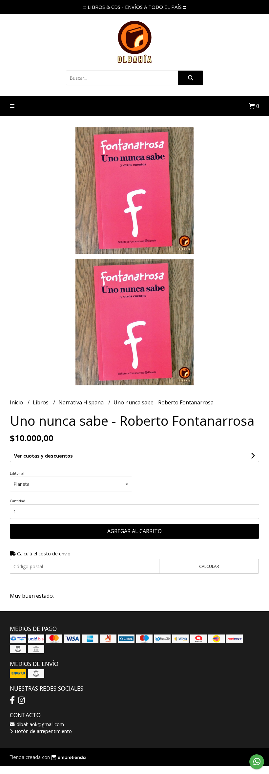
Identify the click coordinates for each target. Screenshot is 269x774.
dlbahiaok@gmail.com (39, 724)
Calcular (209, 566)
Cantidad (17, 500)
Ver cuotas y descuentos (43, 456)
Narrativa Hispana (81, 402)
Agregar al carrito (134, 531)
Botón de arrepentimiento (42, 731)
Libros (41, 402)
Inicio (17, 402)
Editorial (17, 473)
